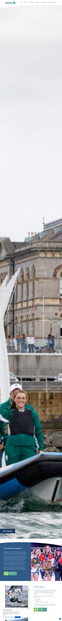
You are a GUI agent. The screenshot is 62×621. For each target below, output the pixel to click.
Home (22, 2)
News (50, 2)
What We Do (31, 2)
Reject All (11, 617)
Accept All (17, 617)
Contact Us (54, 2)
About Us (25, 2)
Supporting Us (45, 2)
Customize (6, 617)
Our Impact (38, 2)
